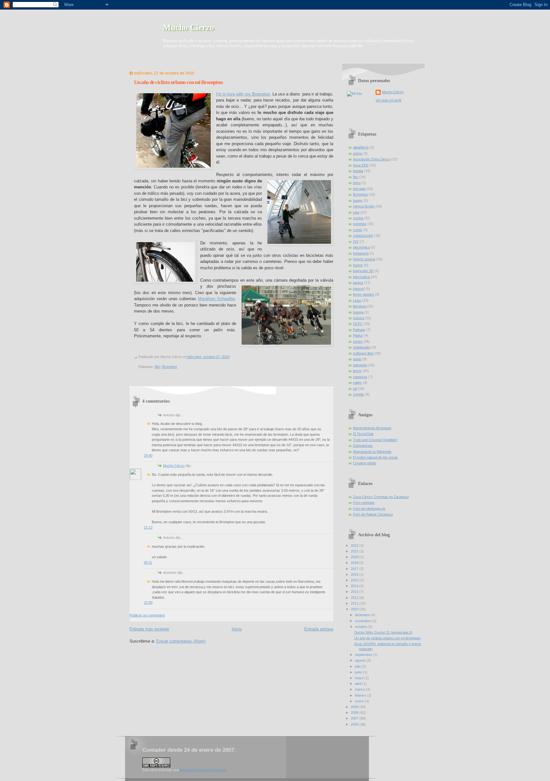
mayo (359, 678)
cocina (358, 218)
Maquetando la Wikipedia (372, 452)
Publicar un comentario (147, 615)
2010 (355, 609)
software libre (363, 353)
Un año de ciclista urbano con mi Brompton (178, 82)
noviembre (363, 621)
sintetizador (362, 347)
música (358, 318)
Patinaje (359, 330)
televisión (360, 365)
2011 (355, 603)
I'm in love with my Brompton (243, 94)
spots (357, 359)
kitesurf (358, 289)
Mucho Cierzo (188, 27)
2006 (355, 724)
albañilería (361, 147)
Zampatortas (363, 445)
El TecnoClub (363, 434)
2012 (355, 598)
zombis (358, 394)
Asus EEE (361, 165)
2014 (355, 586)
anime (357, 153)
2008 (355, 712)
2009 (355, 707)
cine (356, 212)
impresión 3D (363, 271)
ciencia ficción (364, 206)
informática (361, 277)
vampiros (360, 377)
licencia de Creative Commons (203, 770)
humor (358, 265)
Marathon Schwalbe (216, 298)
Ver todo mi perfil (388, 100)
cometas (359, 224)
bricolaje (359, 189)
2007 (355, 718)
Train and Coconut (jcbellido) (375, 440)
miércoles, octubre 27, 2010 (208, 357)
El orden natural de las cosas (375, 457)
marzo (360, 689)
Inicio (237, 629)
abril (358, 684)
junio (359, 672)
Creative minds (364, 463)
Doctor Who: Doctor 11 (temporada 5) (383, 632)
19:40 (148, 455)
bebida (358, 171)
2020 (355, 557)
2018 (355, 563)
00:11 (148, 562)
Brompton (169, 367)
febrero (361, 695)
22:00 (148, 602)
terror (357, 371)
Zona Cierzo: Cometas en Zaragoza (381, 497)
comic (357, 230)
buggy (358, 200)
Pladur (358, 335)
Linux (357, 300)
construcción (363, 235)
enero (360, 701)
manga (358, 312)
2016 (355, 574)
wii (355, 388)
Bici (157, 367)
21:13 (148, 527)
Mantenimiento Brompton (372, 428)
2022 (355, 545)
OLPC (358, 324)
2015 (355, 580)
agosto (360, 660)
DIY (356, 241)
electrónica (361, 247)
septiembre (364, 655)
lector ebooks (363, 294)
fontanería (361, 253)
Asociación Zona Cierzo (371, 159)
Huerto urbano (364, 259)
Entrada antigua (318, 629)
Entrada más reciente (149, 629)
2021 (355, 551)
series (358, 341)
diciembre (363, 615)
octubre (361, 627)
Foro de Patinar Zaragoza (373, 514)
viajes (357, 382)
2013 (355, 592)
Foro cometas (364, 502)
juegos (358, 283)
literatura (359, 306)
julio (358, 666)
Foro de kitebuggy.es (369, 508)
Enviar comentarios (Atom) (181, 641)
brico (357, 183)
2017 (355, 569)
